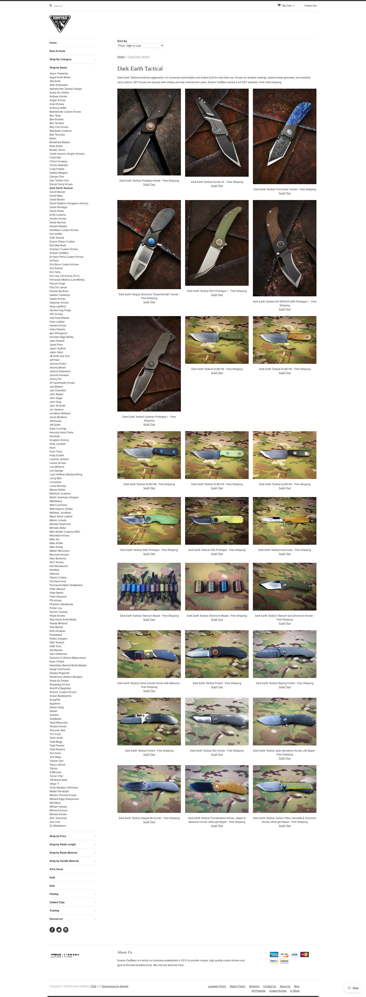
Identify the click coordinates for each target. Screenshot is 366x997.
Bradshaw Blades (60, 142)
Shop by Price (73, 836)
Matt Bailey (56, 501)
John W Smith (57, 405)
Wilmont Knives (58, 810)
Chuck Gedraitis (59, 165)
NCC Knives (57, 562)
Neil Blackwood (59, 566)
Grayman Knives (59, 302)
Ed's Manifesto (58, 245)
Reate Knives (57, 615)
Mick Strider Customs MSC (65, 531)
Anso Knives (57, 104)
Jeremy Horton (58, 363)
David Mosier (57, 199)
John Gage (56, 398)
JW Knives (56, 421)
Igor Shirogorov (58, 333)
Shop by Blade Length (73, 844)
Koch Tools (56, 451)
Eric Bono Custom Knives (64, 264)
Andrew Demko (58, 96)
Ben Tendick (57, 123)
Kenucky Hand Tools (61, 432)
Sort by (122, 41)
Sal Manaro (56, 650)
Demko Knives (58, 218)
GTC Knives (56, 314)
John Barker (57, 394)
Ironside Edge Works (61, 337)
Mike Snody (56, 547)
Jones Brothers (58, 417)
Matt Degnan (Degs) (61, 508)
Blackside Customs (61, 130)
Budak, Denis (57, 149)
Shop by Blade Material (73, 852)
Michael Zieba (58, 527)
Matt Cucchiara (58, 505)
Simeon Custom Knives (63, 692)
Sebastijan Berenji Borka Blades (68, 665)
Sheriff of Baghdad (60, 688)
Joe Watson (56, 386)
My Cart (288, 5)
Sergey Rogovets (59, 673)
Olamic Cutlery (58, 577)
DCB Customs (58, 214)
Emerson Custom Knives (64, 249)
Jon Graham (57, 409)
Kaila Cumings (58, 428)
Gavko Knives (57, 298)
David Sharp (57, 211)
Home (53, 43)
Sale (52, 886)
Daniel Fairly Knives (61, 184)
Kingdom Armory (59, 440)
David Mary (56, 195)
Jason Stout (56, 352)
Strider (53, 711)
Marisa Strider (58, 489)
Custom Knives (278, 990)
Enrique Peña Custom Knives (66, 256)
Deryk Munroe (58, 222)
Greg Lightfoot (58, 306)
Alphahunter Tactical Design (66, 88)
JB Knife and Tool (60, 356)
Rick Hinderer (57, 631)
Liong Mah (56, 478)
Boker (53, 138)
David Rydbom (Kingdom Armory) (69, 203)
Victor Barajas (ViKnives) (64, 787)
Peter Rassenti (58, 596)
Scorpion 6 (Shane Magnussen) (68, 657)
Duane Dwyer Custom (62, 241)
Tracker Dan (57, 760)
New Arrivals (57, 51)
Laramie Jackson (59, 459)
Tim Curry (55, 734)
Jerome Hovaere (59, 375)
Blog (296, 986)
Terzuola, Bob (57, 730)
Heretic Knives (58, 325)
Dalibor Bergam (59, 172)
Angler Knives (58, 100)
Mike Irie (54, 539)
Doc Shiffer (56, 233)
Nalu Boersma (58, 558)
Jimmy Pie (55, 379)
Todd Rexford (57, 749)
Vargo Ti (54, 783)
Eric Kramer (56, 268)
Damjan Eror (57, 176)
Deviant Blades (58, 226)
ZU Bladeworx (58, 825)
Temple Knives (58, 726)
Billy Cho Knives (59, 127)
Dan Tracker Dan (59, 180)
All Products (258, 990)
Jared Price (56, 344)
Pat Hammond (58, 581)
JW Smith (55, 424)
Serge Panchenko (60, 669)
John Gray (55, 401)
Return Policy (237, 986)
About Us (285, 986)
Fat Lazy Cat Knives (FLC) (65, 275)
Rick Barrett (56, 627)
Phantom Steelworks (61, 604)
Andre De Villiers (59, 92)
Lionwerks (55, 482)
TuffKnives (55, 772)
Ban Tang (55, 115)
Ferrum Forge (57, 283)
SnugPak (55, 699)
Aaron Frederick (59, 73)
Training (73, 910)
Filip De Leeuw (58, 287)
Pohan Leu (56, 608)
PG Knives (56, 600)
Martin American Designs (64, 497)
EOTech (54, 260)
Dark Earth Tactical (61, 188)
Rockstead (56, 634)
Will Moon (55, 802)
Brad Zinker (56, 146)
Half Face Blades (59, 317)
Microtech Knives (59, 535)
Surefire (54, 715)
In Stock (294, 990)
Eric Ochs (55, 272)
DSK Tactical (57, 237)
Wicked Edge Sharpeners (64, 799)
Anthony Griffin (58, 107)
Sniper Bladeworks (60, 695)
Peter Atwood (57, 589)
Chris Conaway (58, 161)
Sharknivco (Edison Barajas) (66, 676)
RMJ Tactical (57, 642)
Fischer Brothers (59, 291)
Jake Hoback (57, 340)
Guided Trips (73, 902)
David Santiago (58, 207)
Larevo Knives (58, 463)
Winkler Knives (58, 814)
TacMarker (56, 718)
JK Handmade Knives (62, 382)
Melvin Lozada (58, 520)
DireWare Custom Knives (64, 230)
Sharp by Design (59, 680)
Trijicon (54, 768)
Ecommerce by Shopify (115, 986)
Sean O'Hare (57, 661)
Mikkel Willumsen (60, 550)
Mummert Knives (59, 554)
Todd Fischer (57, 745)
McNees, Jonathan (60, 512)
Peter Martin (57, 592)
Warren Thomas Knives (63, 795)
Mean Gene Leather (61, 516)
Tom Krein (55, 753)
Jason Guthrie (58, 348)
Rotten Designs (58, 638)
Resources (73, 919)
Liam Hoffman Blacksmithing (66, 474)
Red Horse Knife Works (63, 619)
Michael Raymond (60, 524)
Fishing (73, 894)
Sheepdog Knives (60, 684)
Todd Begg (56, 741)
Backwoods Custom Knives (65, 111)
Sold (52, 877)
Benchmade (57, 119)
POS (93, 986)
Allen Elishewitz (59, 85)
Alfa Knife (55, 81)
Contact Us (269, 986)
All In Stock (56, 869)
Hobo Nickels (57, 329)
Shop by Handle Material (73, 861)
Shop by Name (73, 67)
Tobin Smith (56, 737)
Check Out (310, 5)
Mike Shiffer (56, 543)
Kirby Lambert (58, 443)
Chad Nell (55, 157)
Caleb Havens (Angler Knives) (67, 153)
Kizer (52, 447)
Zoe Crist (55, 821)
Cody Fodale (57, 169)
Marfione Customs (60, 493)
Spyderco (55, 703)
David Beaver (57, 191)
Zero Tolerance (58, 818)
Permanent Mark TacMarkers (66, 585)
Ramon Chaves (59, 611)
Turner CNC (56, 776)
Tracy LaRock (57, 764)
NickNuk (54, 569)
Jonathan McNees (60, 413)
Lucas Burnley (58, 485)
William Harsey (58, 806)
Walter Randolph (59, 791)
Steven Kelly (57, 707)
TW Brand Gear (58, 779)
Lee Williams (57, 466)
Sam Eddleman (58, 653)
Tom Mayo (55, 757)
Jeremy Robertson (60, 371)
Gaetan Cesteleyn (60, 295)
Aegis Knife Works (60, 77)
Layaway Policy (217, 986)
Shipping (254, 986)
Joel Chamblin (58, 390)
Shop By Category (73, 59)
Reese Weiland (58, 623)
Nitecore (54, 573)
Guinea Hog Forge (60, 310)
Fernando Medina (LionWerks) (67, 279)
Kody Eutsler (57, 455)
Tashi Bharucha (59, 722)
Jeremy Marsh (58, 367)
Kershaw (55, 436)
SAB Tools (55, 646)
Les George (56, 470)
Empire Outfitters (59, 253)
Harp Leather (57, 321)
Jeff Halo (55, 359)
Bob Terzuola (57, 134)
